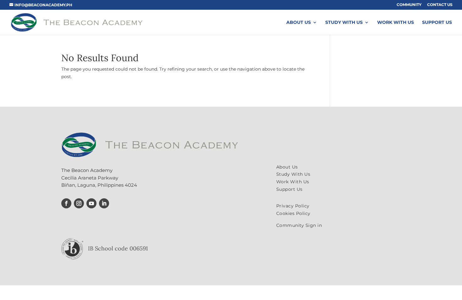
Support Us (437, 22)
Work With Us (395, 22)
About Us (298, 22)
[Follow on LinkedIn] (104, 203)
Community (409, 5)
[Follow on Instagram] (79, 203)
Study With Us (344, 22)
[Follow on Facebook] (66, 203)
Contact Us (440, 5)
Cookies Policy (293, 213)
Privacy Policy (293, 206)
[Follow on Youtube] (91, 203)
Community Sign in (299, 225)
